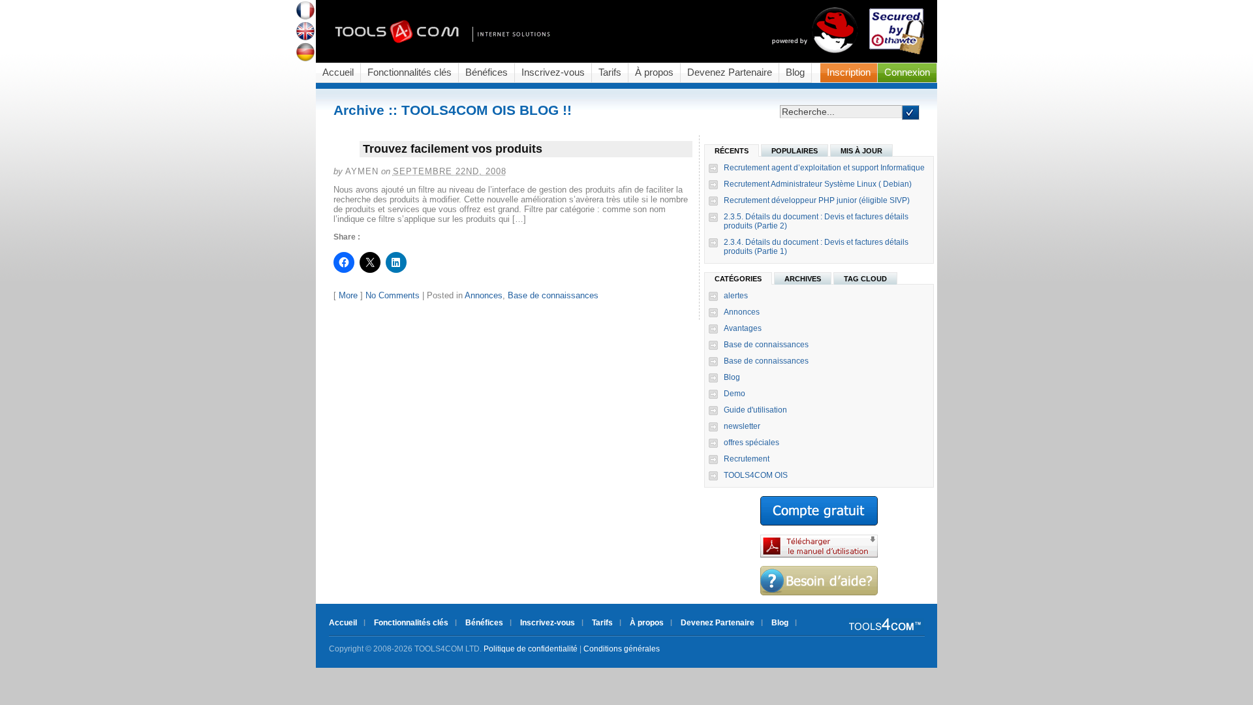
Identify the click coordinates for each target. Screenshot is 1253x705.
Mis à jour (861, 151)
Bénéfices (486, 72)
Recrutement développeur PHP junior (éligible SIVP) (817, 200)
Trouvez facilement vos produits (452, 148)
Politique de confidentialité (531, 648)
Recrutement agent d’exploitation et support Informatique (824, 167)
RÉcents (732, 151)
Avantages (743, 328)
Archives (802, 279)
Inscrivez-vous (553, 72)
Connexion (907, 72)
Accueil (338, 72)
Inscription (849, 72)
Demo (734, 393)
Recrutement (746, 458)
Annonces (484, 295)
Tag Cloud (865, 279)
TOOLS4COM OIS (756, 475)
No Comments (392, 295)
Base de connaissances (553, 295)
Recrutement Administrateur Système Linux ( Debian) (818, 184)
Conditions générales (621, 648)
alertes (736, 295)
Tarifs (609, 72)
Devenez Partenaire (729, 72)
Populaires (794, 151)
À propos (654, 72)
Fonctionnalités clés (409, 72)
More (348, 295)
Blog (795, 72)
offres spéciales (751, 442)
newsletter (742, 426)
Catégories (738, 279)
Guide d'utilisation (755, 410)
